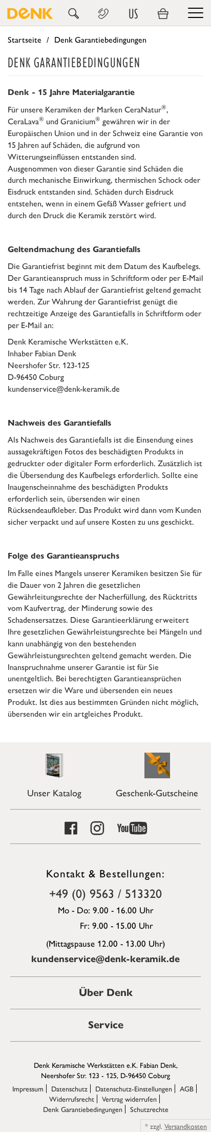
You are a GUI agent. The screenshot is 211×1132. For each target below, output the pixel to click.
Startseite (24, 39)
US (133, 14)
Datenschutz (69, 1088)
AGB (187, 1088)
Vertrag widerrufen (129, 1098)
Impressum (28, 1088)
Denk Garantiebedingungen (82, 1109)
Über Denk (106, 992)
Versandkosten (185, 1126)
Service (105, 1025)
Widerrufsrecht (71, 1098)
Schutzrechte (149, 1109)
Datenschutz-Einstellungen (133, 1088)
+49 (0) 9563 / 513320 (105, 892)
